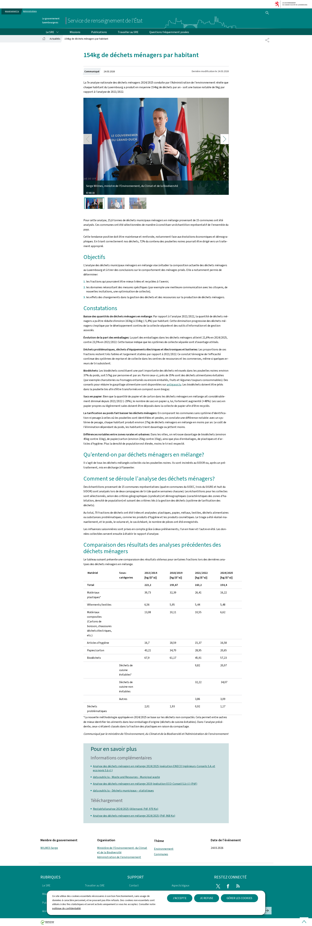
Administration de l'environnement (119, 857)
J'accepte (180, 898)
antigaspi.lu (174, 384)
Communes (161, 854)
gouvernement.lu (12, 11)
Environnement (164, 849)
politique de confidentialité (66, 908)
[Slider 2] (116, 203)
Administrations (30, 11)
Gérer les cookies (239, 898)
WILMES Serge (49, 848)
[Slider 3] (138, 203)
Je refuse (206, 898)
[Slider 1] (94, 203)
